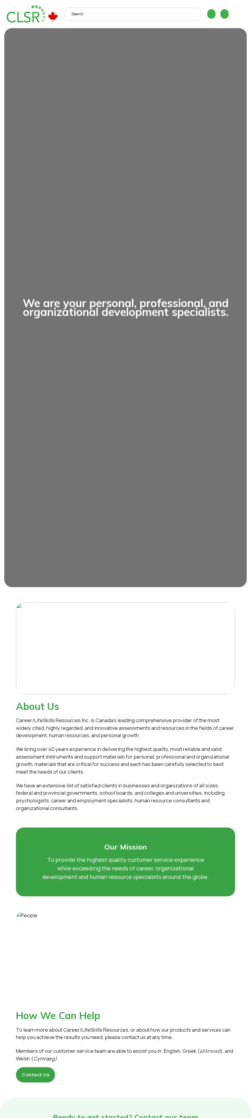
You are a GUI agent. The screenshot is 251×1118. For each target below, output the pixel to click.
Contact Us (35, 1074)
